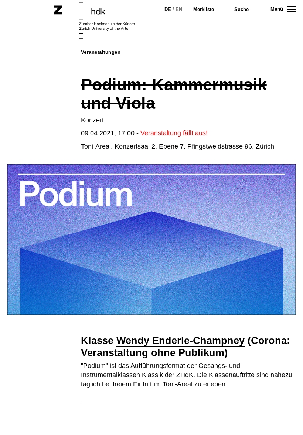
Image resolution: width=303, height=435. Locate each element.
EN (179, 9)
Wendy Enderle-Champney (180, 340)
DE (167, 9)
